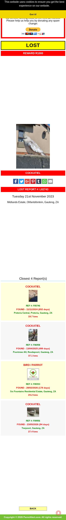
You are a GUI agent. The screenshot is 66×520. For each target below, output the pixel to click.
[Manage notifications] (58, 513)
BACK (33, 508)
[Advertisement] (33, 89)
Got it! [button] (33, 14)
